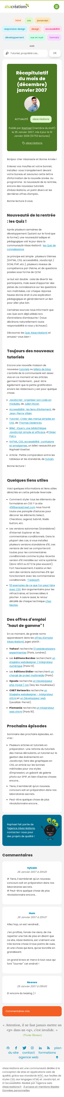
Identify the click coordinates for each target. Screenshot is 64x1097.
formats (54, 37)
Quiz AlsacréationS (36, 333)
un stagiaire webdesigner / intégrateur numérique (32, 662)
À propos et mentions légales (41, 1087)
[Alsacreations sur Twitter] (24, 1048)
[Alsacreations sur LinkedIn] (40, 1048)
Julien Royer (32, 404)
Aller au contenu (35, 5)
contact (28, 1052)
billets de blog (42, 369)
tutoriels (24, 369)
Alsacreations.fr (12, 1087)
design (35, 29)
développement (14, 37)
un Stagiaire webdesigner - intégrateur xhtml (31, 694)
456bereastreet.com (22, 507)
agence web (28, 1057)
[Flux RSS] (48, 1048)
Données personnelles (16, 1090)
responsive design (14, 29)
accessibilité (52, 29)
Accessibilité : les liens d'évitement (30, 409)
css (29, 20)
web (32, 46)
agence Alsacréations (21, 828)
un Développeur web (33, 698)
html (18, 20)
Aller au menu (13, 5)
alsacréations (34, 143)
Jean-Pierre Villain (20, 413)
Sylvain (49, 459)
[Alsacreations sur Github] (8, 1048)
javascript (42, 20)
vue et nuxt (36, 37)
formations (47, 1052)
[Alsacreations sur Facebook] (16, 1048)
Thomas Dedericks (30, 423)
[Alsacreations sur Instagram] (32, 1048)
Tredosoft (33, 580)
